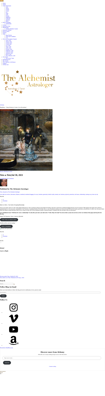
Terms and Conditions (11, 36)
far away (36, 194)
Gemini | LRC (9, 43)
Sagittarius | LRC (10, 50)
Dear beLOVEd (6, 26)
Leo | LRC (8, 45)
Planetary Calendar (7, 30)
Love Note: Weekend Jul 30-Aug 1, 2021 (12, 277)
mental (56, 194)
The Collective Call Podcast (9, 62)
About (4, 4)
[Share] (2, 371)
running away (89, 194)
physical (67, 194)
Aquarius (8, 19)
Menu (2, 0)
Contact (4, 25)
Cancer (7, 11)
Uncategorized (3, 178)
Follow (3, 295)
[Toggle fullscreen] (3, 371)
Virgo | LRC (8, 46)
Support (4, 63)
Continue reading (52, 366)
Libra (7, 14)
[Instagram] (13, 312)
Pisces (7, 21)
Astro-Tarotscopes (7, 5)
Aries (7, 7)
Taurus (7, 8)
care (1, 194)
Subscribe (7, 362)
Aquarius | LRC (9, 53)
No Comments (10, 178)
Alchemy (2, 105)
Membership (5, 27)
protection (72, 194)
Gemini (7, 9)
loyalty (52, 194)
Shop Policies (9, 35)
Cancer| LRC (9, 44)
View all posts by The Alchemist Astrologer (10, 192)
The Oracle (5, 57)
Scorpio (7, 16)
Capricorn (8, 18)
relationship (82, 194)
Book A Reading (6, 22)
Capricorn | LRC (9, 51)
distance (18, 194)
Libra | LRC (8, 48)
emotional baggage (29, 194)
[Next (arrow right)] (2, 372)
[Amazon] (13, 345)
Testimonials (8, 23)
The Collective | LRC (10, 55)
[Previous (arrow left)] (0, 372)
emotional (22, 194)
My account (5, 60)
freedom (40, 194)
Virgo (7, 13)
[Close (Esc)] (0, 371)
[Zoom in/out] (4, 371)
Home (4, 3)
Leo (7, 12)
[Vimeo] (13, 323)
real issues (77, 194)
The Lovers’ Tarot (10, 58)
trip (97, 194)
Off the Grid (5, 64)
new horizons (62, 194)
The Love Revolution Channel (10, 39)
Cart (7, 37)
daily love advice (6, 194)
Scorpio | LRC (9, 49)
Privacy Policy (6, 31)
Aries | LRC (8, 40)
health (49, 194)
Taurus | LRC (9, 41)
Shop (4, 34)
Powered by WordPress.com (6, 347)
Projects (4, 32)
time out (94, 194)
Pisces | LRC (9, 54)
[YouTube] (13, 334)
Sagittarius (8, 17)
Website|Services (6, 59)
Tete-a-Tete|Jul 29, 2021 (9, 276)
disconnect (13, 194)
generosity (45, 194)
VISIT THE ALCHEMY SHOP (9, 219)
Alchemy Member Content (12, 28)
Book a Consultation (6, 226)
